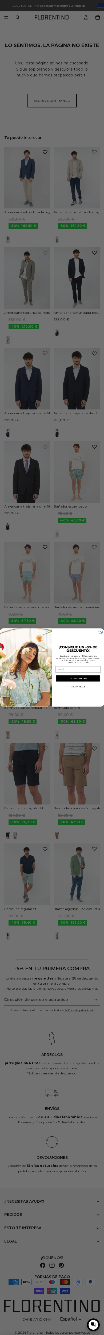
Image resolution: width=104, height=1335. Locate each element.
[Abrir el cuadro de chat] (93, 1324)
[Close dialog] (101, 632)
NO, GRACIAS (78, 687)
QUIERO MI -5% (78, 678)
